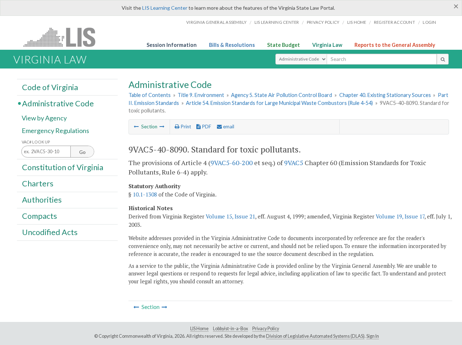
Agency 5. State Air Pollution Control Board (281, 95)
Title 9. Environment (201, 95)
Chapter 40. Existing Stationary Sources (385, 95)
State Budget (283, 45)
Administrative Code (58, 103)
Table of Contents (149, 95)
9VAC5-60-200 (231, 162)
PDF (206, 126)
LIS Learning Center (164, 8)
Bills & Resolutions (232, 45)
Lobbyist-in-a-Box (230, 328)
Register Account (394, 22)
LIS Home (199, 328)
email (228, 126)
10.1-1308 (145, 194)
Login (429, 22)
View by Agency (44, 118)
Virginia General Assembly (216, 22)
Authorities (42, 199)
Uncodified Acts (50, 232)
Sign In (372, 336)
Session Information (172, 45)
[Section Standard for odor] (136, 126)
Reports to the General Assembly (394, 45)
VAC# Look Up (36, 142)
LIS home (356, 22)
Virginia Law (327, 45)
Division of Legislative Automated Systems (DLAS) (315, 336)
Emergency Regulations (55, 130)
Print (185, 126)
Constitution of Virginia (62, 167)
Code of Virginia (50, 87)
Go (82, 152)
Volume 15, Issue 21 (230, 216)
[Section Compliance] (162, 126)
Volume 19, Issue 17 (400, 216)
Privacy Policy (323, 22)
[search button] (443, 59)
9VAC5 (293, 162)
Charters (37, 183)
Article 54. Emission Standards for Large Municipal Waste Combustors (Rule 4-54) (279, 103)
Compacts (39, 216)
